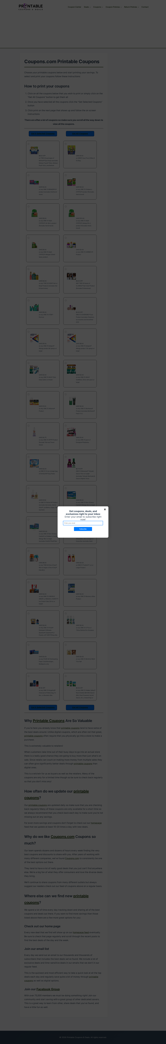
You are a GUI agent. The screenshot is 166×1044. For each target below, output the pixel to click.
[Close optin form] (105, 510)
